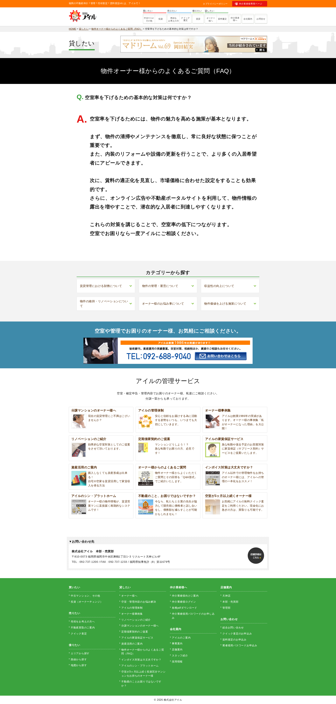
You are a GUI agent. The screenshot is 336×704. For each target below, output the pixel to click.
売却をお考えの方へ (83, 621)
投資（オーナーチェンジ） (87, 601)
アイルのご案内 (181, 637)
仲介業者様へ (235, 19)
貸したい (125, 587)
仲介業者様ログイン (184, 601)
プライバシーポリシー (216, 4)
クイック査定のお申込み (237, 633)
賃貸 (198, 19)
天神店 (226, 595)
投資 (160, 19)
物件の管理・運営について (160, 286)
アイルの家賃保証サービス (137, 637)
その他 (149, 19)
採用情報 (177, 661)
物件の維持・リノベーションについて (104, 304)
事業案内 (177, 643)
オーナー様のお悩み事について (163, 303)
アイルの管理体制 (132, 607)
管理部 (226, 607)
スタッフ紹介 (180, 655)
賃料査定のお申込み (234, 639)
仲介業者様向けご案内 (185, 595)
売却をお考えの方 (173, 19)
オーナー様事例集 (132, 613)
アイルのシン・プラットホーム (140, 665)
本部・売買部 (230, 601)
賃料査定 (222, 19)
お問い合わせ (229, 619)
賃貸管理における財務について (101, 286)
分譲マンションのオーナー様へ (140, 625)
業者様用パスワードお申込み (239, 645)
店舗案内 (177, 649)
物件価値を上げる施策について (225, 303)
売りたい (74, 613)
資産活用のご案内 (132, 643)
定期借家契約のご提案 (134, 631)
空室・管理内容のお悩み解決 (138, 601)
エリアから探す (80, 653)
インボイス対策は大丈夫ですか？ (141, 659)
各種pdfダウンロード (184, 607)
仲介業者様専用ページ (250, 4)
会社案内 (247, 19)
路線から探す (79, 659)
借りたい (74, 644)
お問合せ (260, 19)
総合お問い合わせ (233, 627)
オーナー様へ (210, 19)
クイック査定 (185, 19)
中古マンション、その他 (85, 595)
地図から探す (79, 665)
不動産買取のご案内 (83, 627)
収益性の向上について (219, 286)
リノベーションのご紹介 (136, 619)
